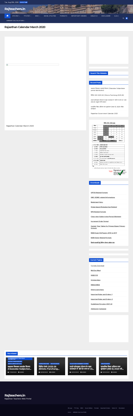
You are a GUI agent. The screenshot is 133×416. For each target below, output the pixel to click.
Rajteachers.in (15, 9)
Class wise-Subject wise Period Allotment (106, 216)
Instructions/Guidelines (15, 361)
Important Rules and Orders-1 (101, 294)
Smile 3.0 (94, 16)
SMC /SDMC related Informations (103, 197)
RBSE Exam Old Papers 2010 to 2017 (104, 233)
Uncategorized (55, 363)
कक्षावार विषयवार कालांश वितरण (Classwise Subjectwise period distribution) (20, 368)
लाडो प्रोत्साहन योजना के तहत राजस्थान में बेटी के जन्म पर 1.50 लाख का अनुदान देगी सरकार (82, 368)
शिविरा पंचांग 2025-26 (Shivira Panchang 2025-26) (107, 95)
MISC (37, 16)
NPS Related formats (98, 212)
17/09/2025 (13, 372)
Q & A (116, 16)
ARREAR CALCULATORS (15, 20)
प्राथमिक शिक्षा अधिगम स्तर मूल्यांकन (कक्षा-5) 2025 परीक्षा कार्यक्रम (112, 368)
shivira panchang (44, 363)
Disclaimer (106, 16)
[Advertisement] (45, 51)
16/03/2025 (106, 372)
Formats (63, 16)
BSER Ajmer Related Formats (101, 238)
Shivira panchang (97, 290)
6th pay (15, 16)
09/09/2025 (44, 372)
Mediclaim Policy (97, 202)
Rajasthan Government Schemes (79, 363)
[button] (123, 18)
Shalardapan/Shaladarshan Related (104, 207)
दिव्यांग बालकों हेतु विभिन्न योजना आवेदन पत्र (103, 242)
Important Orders (79, 16)
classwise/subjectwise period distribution (16, 359)
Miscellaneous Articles (14, 363)
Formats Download (97, 266)
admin (22, 372)
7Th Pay (27, 16)
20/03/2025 (75, 372)
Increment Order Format (99, 221)
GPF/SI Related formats (99, 193)
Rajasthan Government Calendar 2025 (104, 113)
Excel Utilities (50, 16)
